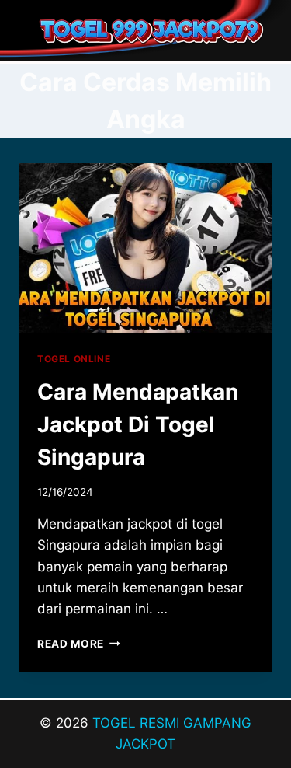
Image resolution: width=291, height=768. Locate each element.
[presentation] (145, 248)
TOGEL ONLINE (73, 359)
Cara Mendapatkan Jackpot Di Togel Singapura (137, 424)
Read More (78, 643)
